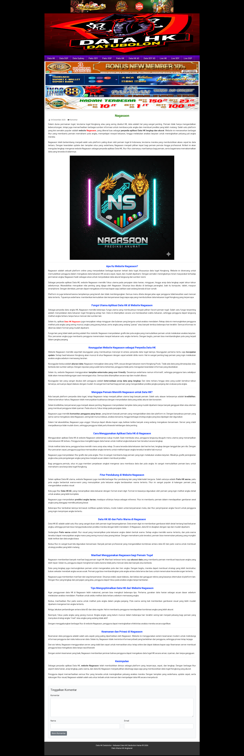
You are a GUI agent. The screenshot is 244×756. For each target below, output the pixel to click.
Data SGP (63, 58)
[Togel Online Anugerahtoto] (122, 80)
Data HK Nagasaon (72, 322)
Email (126, 721)
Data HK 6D (134, 58)
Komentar (74, 120)
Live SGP (188, 58)
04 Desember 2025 (58, 120)
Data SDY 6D (149, 58)
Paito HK (120, 58)
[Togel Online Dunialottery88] (122, 68)
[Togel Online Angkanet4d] (122, 103)
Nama (53, 721)
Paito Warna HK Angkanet (122, 748)
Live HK (163, 58)
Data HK (51, 58)
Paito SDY (93, 58)
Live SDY (175, 58)
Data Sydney (78, 58)
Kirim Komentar (59, 733)
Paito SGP (107, 58)
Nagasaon (122, 115)
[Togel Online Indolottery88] (122, 92)
